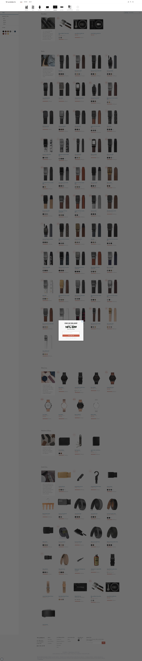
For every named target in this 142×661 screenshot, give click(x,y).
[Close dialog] (82, 321)
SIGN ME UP (71, 335)
